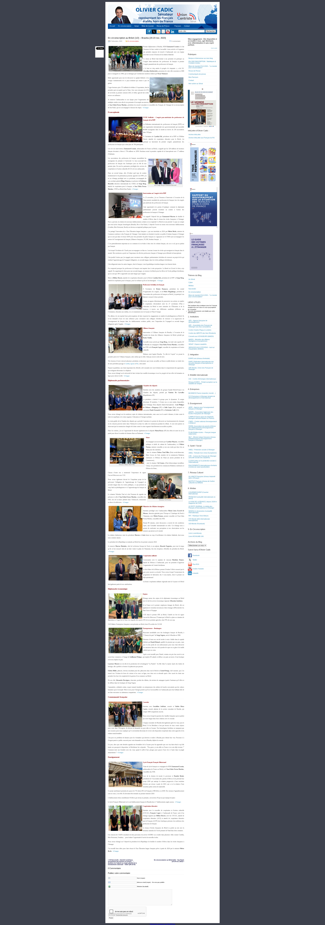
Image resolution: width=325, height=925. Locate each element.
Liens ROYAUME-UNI (196, 536)
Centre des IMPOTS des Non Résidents (202, 333)
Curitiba (127, 364)
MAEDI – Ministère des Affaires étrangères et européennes (199, 340)
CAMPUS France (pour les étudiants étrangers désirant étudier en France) (201, 417)
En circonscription (124, 26)
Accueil (112, 26)
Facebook (196, 555)
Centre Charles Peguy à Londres (200, 330)
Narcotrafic (192, 289)
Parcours (177, 26)
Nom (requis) (141, 878)
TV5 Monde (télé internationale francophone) (199, 519)
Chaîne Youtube (198, 569)
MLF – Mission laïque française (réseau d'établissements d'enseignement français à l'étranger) (202, 438)
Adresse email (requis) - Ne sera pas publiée (150, 882)
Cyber (191, 282)
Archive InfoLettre (195, 134)
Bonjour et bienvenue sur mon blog (201, 58)
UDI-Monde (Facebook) (197, 524)
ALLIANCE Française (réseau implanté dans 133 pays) (202, 477)
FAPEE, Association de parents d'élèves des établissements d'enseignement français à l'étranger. (202, 427)
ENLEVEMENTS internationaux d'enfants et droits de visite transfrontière (203, 466)
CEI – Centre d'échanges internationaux (202, 379)
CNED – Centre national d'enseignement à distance (203, 422)
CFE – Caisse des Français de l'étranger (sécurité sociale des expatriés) (202, 456)
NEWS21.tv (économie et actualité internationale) (200, 512)
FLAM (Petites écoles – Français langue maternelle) (202, 433)
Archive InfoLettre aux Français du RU (202, 138)
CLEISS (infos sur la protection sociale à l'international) (202, 461)
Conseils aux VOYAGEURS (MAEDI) (201, 336)
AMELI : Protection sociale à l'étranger (202, 450)
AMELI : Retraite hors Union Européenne (203, 453)
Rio (137, 364)
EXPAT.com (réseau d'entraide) (199, 358)
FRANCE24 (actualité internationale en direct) (202, 497)
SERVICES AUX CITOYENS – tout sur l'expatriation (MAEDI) (202, 348)
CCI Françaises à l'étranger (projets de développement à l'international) (202, 397)
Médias (191, 286)
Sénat (136, 26)
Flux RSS (196, 564)
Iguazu (133, 364)
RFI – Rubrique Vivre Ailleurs (198, 516)
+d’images (145, 108)
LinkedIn (195, 573)
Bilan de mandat (148, 26)
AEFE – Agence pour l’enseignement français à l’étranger (201, 408)
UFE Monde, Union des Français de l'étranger (201, 368)
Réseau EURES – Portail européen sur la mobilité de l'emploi (203, 383)
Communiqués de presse (197, 74)
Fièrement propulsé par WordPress (162, 924)
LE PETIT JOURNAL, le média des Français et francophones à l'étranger (201, 507)
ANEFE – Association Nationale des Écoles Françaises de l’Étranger (201, 413)
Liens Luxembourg (195, 533)
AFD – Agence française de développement (198, 321)
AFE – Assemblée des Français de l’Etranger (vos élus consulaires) (200, 326)
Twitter (195, 560)
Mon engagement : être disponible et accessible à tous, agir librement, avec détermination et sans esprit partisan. (202, 43)
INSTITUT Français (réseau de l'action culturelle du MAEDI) (202, 482)
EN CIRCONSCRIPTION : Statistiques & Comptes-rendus (202, 62)
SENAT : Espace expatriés (198, 344)
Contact (187, 26)
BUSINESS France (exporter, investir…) (202, 393)
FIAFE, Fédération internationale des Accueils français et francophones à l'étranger (201, 363)
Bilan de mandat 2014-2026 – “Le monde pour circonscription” (203, 67)
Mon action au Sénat (196, 84)
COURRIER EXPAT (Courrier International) (198, 493)
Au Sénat (192, 279)
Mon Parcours (193, 77)
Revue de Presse (163, 26)
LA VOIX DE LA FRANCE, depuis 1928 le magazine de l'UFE (203, 502)
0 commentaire (176, 41)
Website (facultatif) (142, 886)
